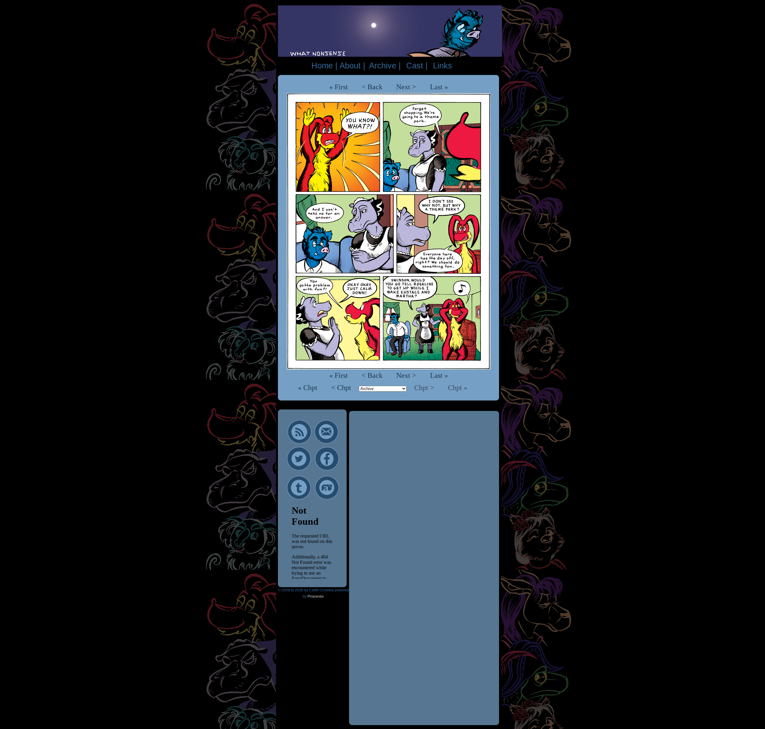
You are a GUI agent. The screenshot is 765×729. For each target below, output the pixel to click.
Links (442, 65)
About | (352, 65)
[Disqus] (424, 491)
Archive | (385, 65)
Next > (406, 87)
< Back (372, 87)
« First (338, 87)
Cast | (417, 65)
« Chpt (308, 388)
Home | (324, 65)
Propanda (315, 596)
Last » (439, 87)
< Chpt (342, 388)
